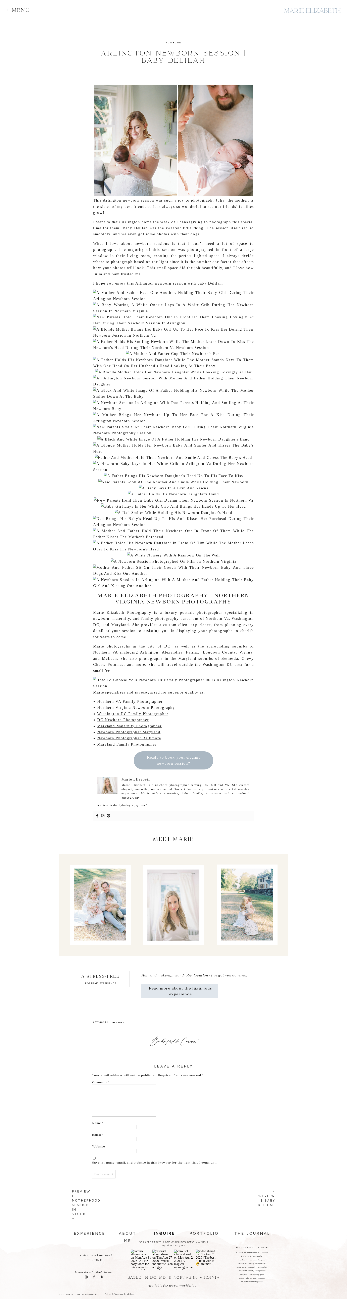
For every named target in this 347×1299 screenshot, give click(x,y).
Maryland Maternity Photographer (129, 726)
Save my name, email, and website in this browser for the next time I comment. (154, 1162)
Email (97, 1134)
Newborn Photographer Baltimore (129, 738)
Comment (100, 1082)
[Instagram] (103, 816)
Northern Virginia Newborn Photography (182, 598)
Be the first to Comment (173, 1041)
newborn (174, 42)
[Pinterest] (108, 816)
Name (97, 1123)
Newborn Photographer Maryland (128, 732)
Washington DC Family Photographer (132, 714)
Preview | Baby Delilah (266, 1200)
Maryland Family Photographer (126, 744)
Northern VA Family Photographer (130, 701)
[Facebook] (97, 816)
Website (98, 1146)
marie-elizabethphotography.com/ (122, 805)
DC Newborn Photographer (123, 720)
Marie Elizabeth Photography (122, 612)
